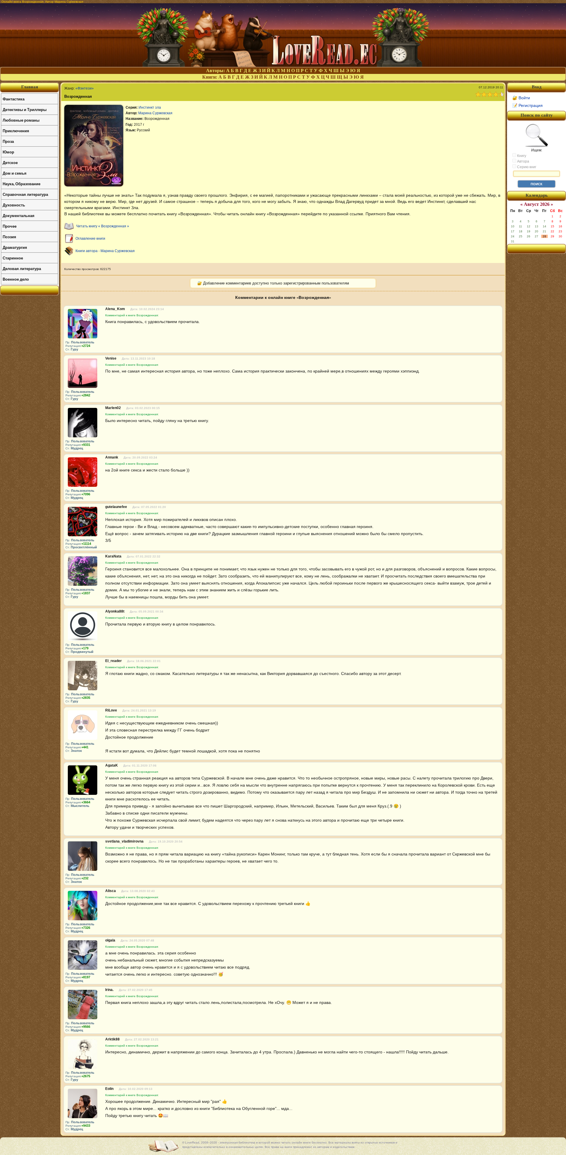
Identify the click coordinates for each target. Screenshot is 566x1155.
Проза (8, 141)
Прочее (10, 226)
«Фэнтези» (84, 88)
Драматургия (15, 247)
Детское (10, 162)
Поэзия (9, 236)
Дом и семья (15, 173)
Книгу (521, 156)
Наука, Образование (21, 183)
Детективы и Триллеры (25, 109)
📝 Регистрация (527, 105)
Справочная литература (25, 194)
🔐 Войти (521, 97)
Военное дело (16, 279)
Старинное (13, 258)
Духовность (14, 205)
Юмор (8, 152)
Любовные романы (21, 120)
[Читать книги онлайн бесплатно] (283, 65)
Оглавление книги (90, 238)
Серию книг (526, 167)
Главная (29, 87)
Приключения (16, 130)
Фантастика (13, 99)
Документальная (18, 215)
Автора (522, 161)
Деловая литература (22, 268)
